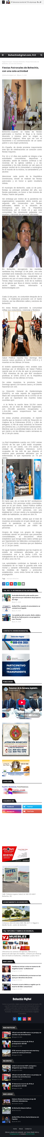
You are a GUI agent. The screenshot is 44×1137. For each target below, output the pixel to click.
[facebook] (11, 806)
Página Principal (7, 62)
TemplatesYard (14, 1134)
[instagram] (11, 811)
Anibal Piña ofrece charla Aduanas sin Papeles (25, 1118)
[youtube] (32, 811)
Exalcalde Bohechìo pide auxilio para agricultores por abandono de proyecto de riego (26, 597)
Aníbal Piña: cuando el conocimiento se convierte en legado (26, 607)
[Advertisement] (22, 28)
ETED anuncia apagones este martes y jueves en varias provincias (25, 1052)
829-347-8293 (30, 1134)
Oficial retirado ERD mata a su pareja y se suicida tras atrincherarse (26, 1034)
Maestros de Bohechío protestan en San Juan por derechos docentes (26, 977)
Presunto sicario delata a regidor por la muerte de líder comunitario (26, 986)
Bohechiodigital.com (10, 75)
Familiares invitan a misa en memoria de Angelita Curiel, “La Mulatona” (26, 968)
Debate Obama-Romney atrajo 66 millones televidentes (24, 1100)
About (21, 1129)
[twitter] (32, 806)
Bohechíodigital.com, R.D (22, 55)
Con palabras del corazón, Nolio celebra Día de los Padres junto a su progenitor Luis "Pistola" (26, 617)
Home (15, 1129)
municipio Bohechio (19, 62)
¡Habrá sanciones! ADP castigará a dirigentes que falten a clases (24, 1067)
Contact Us (28, 1129)
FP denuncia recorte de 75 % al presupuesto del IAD (23, 1043)
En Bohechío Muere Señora (21, 1108)
